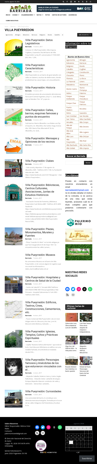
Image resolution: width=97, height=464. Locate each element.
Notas (39, 15)
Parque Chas (71, 103)
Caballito (57, 35)
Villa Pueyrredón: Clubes (39, 160)
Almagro (17, 35)
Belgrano (42, 35)
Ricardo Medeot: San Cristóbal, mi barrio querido (71, 369)
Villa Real (82, 141)
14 (83, 439)
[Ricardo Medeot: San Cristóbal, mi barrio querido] (71, 360)
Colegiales (70, 72)
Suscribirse (87, 458)
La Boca (82, 78)
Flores (81, 75)
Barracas (34, 35)
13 (79, 439)
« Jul (77, 452)
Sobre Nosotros (12, 20)
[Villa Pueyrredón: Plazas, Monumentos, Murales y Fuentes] (13, 236)
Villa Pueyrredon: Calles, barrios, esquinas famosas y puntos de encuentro (41, 113)
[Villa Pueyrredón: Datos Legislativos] (13, 47)
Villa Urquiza (84, 148)
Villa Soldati (70, 148)
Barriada (28, 46)
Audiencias (73, 15)
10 (67, 439)
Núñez (68, 93)
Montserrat (83, 84)
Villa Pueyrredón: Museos (40, 254)
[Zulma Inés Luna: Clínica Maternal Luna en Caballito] (71, 317)
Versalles (69, 122)
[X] (82, 1)
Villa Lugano (84, 132)
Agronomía (9, 35)
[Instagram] (71, 1)
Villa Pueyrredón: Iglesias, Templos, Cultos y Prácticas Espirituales (41, 335)
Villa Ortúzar (84, 136)
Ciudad (15, 15)
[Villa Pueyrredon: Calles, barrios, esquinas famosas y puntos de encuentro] (13, 117)
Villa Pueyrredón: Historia (40, 87)
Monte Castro (71, 89)
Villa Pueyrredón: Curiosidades (43, 391)
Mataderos (70, 84)
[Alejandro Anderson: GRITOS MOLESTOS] (86, 340)
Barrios (13, 26)
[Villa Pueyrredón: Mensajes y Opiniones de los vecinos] (13, 146)
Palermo (82, 93)
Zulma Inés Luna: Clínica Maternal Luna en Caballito (71, 326)
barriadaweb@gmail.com (77, 190)
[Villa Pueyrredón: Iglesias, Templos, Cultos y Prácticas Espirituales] (13, 339)
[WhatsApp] (90, 1)
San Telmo (70, 119)
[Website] (86, 1)
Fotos (47, 15)
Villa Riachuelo (71, 145)
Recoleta (82, 109)
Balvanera (26, 35)
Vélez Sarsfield (84, 119)
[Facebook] (67, 1)
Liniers (81, 81)
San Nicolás (83, 116)
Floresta (69, 78)
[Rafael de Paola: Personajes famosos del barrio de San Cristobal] (86, 360)
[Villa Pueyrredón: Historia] (13, 95)
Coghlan (82, 69)
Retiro (68, 113)
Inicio (8, 15)
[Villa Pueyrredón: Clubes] (13, 168)
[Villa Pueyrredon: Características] (13, 72)
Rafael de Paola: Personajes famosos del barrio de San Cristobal (85, 371)
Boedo (50, 35)
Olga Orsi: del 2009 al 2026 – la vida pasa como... (71, 348)
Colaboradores (27, 15)
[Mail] (75, 1)
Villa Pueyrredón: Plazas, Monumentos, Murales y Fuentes (39, 232)
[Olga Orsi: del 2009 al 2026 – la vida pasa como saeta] (71, 340)
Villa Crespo (83, 122)
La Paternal (70, 81)
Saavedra (83, 113)
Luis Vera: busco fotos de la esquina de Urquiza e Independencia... (85, 328)
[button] (63, 1)
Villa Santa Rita (85, 145)
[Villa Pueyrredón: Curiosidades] (13, 399)
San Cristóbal (71, 116)
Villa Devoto (84, 127)
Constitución (84, 72)
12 (75, 439)
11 (71, 439)
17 (67, 442)
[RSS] (79, 1)
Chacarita (70, 75)
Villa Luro (69, 136)
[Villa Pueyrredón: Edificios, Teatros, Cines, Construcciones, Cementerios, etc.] (13, 309)
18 (71, 442)
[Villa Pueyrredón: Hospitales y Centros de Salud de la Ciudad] (13, 285)
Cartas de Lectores (59, 15)
